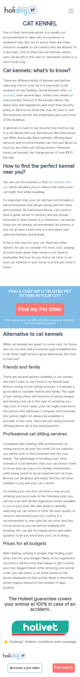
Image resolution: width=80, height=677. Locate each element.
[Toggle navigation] (71, 11)
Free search (63, 667)
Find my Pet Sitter (40, 309)
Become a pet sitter (25, 668)
